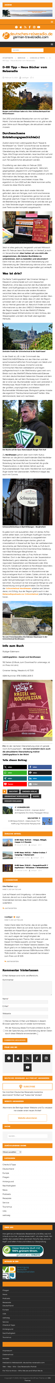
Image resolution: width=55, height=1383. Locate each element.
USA (4, 1211)
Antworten (11, 908)
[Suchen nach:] (27, 50)
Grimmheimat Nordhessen (16, 796)
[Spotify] (16, 27)
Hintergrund (8, 1181)
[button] (51, 22)
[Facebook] (30, 27)
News (5, 1190)
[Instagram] (34, 27)
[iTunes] (21, 27)
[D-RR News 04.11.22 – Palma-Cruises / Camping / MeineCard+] (8, 855)
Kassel (36, 796)
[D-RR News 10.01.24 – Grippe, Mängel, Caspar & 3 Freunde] (8, 842)
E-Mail (5, 1006)
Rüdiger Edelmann (13, 801)
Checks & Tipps (9, 1164)
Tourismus (7, 1207)
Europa (6, 1173)
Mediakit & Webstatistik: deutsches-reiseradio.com (24, 1363)
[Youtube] (38, 27)
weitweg (6, 1215)
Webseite (7, 1013)
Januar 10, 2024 (22, 845)
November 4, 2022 (23, 858)
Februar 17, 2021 (22, 870)
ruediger (25, 78)
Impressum (7, 1351)
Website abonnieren (27, 1118)
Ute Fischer (8, 886)
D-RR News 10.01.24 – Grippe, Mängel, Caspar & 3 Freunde (31, 841)
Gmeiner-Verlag (29, 791)
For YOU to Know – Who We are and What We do (23, 1371)
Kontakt (6, 1358)
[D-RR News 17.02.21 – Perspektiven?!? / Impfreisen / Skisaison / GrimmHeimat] (8, 868)
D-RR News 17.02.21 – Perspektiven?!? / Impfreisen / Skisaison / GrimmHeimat (31, 866)
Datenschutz (8, 1354)
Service (21, 58)
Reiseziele (7, 1198)
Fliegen (6, 1177)
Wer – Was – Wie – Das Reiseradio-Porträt (19, 1367)
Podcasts (7, 1194)
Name (5, 999)
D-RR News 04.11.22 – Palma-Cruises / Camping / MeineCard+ (31, 853)
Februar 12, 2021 (11, 78)
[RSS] (25, 27)
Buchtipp (13, 791)
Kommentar (8, 980)
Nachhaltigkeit (9, 1186)
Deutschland (8, 1169)
